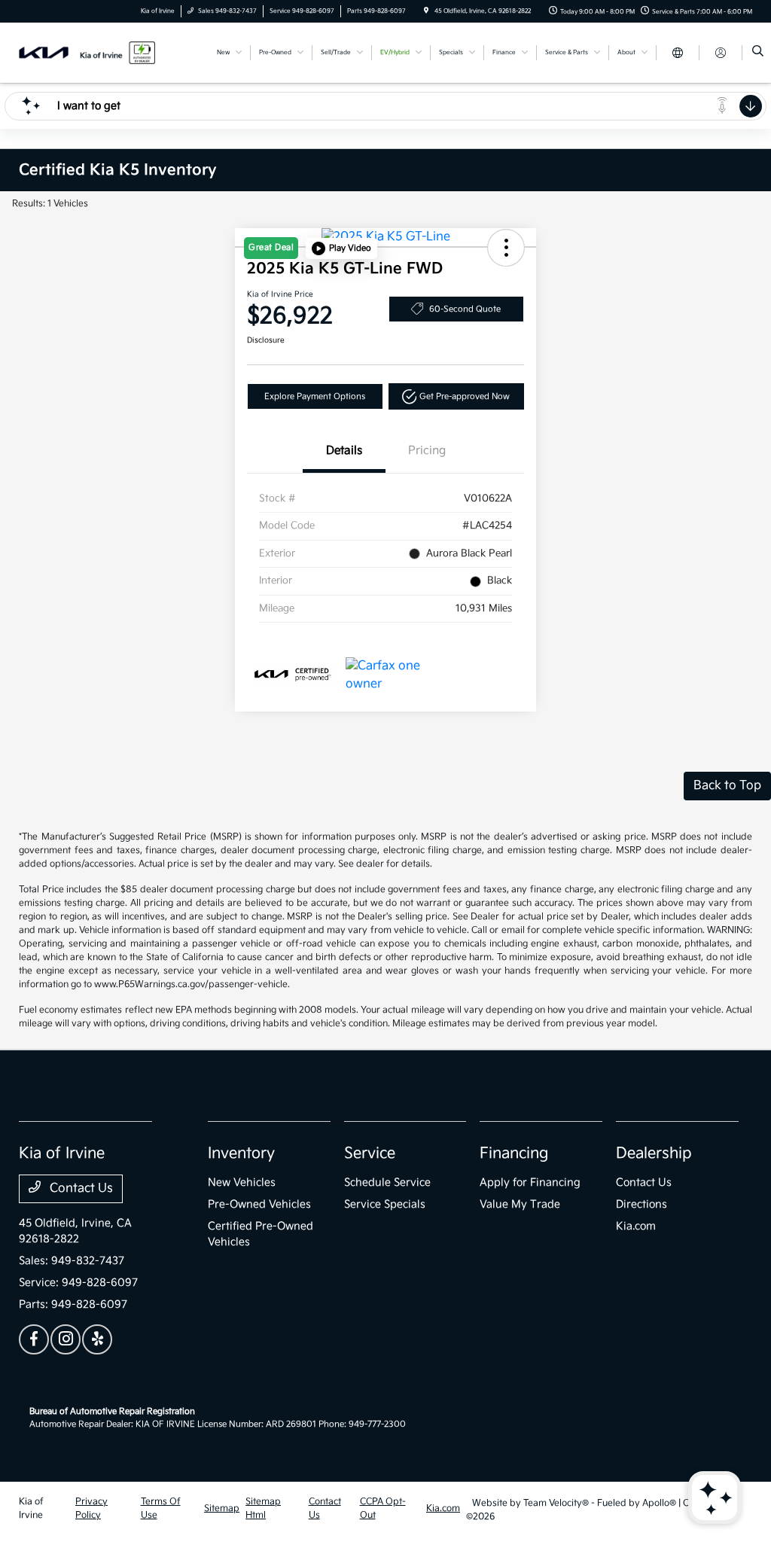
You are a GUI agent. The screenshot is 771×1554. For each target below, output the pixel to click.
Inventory (241, 1153)
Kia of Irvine (31, 1508)
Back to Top (727, 786)
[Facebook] (34, 1339)
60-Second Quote (465, 309)
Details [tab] (344, 450)
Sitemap (221, 1508)
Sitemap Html (263, 1508)
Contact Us (80, 1188)
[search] (757, 53)
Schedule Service (387, 1182)
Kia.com (636, 1226)
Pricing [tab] (427, 450)
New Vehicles (242, 1182)
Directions (641, 1204)
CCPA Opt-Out (383, 1508)
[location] (426, 11)
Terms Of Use (161, 1508)
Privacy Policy (91, 1508)
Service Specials (384, 1204)
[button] (341, 248)
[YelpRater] (97, 1339)
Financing (514, 1153)
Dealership (654, 1153)
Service (369, 1153)
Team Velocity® (556, 1503)
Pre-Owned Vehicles (259, 1204)
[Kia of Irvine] (87, 52)
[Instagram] (65, 1339)
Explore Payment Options (314, 396)
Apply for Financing (530, 1182)
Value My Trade (520, 1204)
